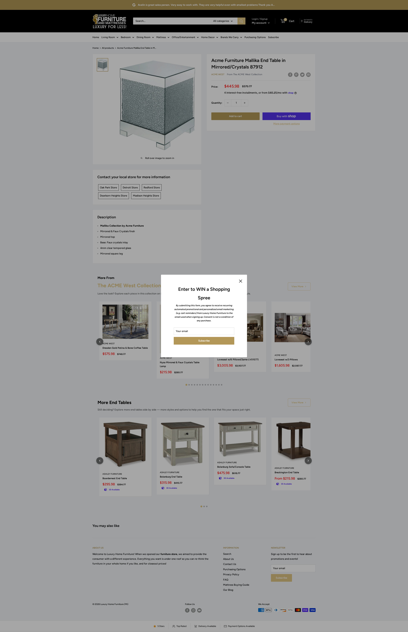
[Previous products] (99, 341)
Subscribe (204, 340)
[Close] (240, 281)
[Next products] (308, 341)
